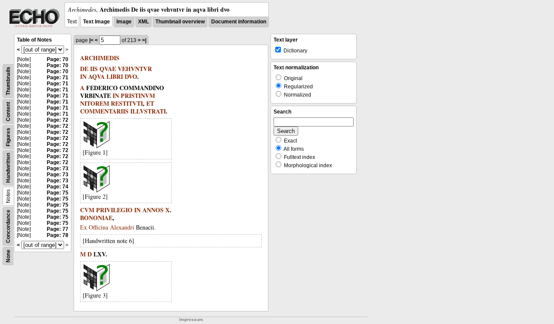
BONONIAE (96, 217)
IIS (94, 68)
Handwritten (8, 168)
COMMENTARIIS (104, 111)
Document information (238, 22)
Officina (98, 227)
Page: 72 (57, 120)
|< (91, 40)
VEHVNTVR (135, 68)
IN (83, 76)
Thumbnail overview (180, 22)
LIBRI (114, 76)
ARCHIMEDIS (99, 57)
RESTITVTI (127, 103)
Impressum (191, 319)
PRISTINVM (138, 95)
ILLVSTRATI (148, 111)
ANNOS (153, 209)
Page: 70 (57, 59)
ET (150, 103)
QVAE (108, 68)
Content (8, 111)
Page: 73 (57, 168)
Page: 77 (57, 229)
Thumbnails (8, 81)
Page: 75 (57, 193)
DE (84, 68)
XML (143, 22)
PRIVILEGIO (114, 209)
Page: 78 (57, 235)
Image (124, 22)
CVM (87, 209)
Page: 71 (57, 78)
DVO (131, 76)
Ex (83, 227)
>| (144, 40)
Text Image (96, 22)
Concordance (8, 226)
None (8, 255)
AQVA (96, 76)
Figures (8, 137)
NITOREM (94, 103)
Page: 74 (57, 187)
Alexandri (122, 227)
